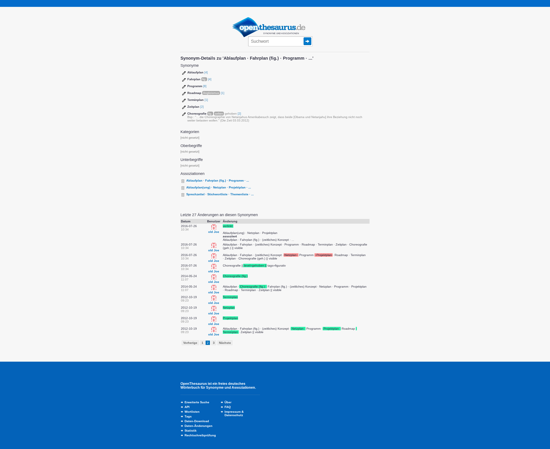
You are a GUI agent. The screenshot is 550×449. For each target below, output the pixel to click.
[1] (222, 93)
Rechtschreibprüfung (200, 435)
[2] (202, 106)
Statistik (191, 430)
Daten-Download (197, 421)
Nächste (225, 342)
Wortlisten (192, 411)
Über (228, 402)
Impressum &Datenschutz (234, 413)
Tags (188, 416)
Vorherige (190, 342)
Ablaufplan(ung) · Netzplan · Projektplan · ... (218, 187)
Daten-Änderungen (198, 426)
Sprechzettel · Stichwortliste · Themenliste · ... (220, 194)
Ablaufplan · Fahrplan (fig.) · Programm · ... (217, 180)
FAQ (228, 407)
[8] (204, 86)
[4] (206, 72)
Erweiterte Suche (197, 402)
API (187, 407)
